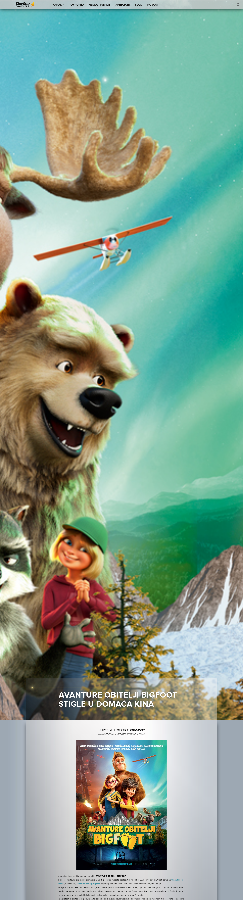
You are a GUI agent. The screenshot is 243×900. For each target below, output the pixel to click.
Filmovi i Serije (99, 4)
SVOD (138, 4)
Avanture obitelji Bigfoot (88, 884)
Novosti (153, 4)
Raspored (76, 4)
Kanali (57, 4)
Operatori (122, 4)
